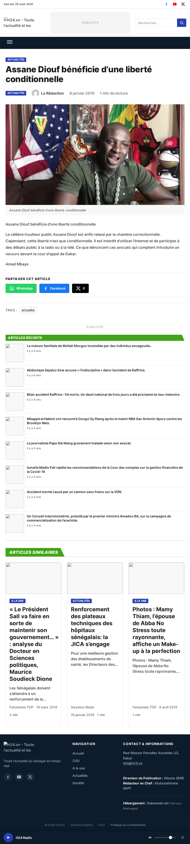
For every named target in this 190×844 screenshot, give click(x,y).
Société (78, 783)
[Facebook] (166, 4)
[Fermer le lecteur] (182, 837)
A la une (17, 600)
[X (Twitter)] (183, 4)
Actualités (15, 59)
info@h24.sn (132, 763)
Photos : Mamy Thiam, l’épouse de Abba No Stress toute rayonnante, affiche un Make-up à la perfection (156, 630)
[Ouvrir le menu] (10, 42)
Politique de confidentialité (128, 825)
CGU (76, 761)
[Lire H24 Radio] (8, 837)
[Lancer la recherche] (181, 23)
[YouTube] (174, 4)
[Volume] (162, 837)
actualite (28, 310)
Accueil (78, 753)
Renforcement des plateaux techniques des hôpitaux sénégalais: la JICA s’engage (91, 626)
